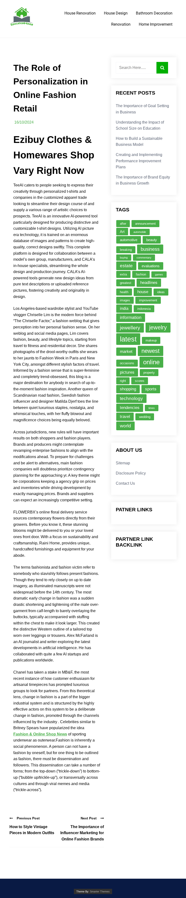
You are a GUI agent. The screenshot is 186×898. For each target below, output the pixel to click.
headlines (148, 282)
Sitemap (123, 463)
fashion (141, 274)
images (125, 300)
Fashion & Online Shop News (40, 734)
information (130, 317)
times (151, 408)
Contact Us (125, 483)
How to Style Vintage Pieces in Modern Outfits (31, 830)
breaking (126, 250)
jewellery (130, 328)
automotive (128, 240)
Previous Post (28, 818)
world (125, 425)
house (142, 291)
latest (128, 339)
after (123, 223)
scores (139, 381)
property (149, 372)
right (123, 381)
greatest (125, 283)
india (124, 308)
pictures (127, 372)
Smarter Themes (100, 891)
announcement (145, 223)
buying (124, 257)
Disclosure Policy (131, 473)
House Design (116, 13)
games (159, 274)
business (150, 249)
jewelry (158, 327)
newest (150, 351)
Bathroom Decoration (154, 13)
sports (150, 389)
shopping (128, 389)
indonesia (144, 309)
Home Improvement (155, 24)
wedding (144, 417)
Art (122, 232)
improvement (148, 300)
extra (123, 274)
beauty (151, 240)
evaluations (151, 266)
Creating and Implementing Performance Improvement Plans (139, 161)
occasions (127, 363)
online (151, 362)
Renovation (121, 24)
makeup (151, 340)
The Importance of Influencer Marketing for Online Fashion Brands (82, 833)
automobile (139, 231)
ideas (161, 292)
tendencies (130, 407)
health (124, 292)
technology (131, 398)
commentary (144, 257)
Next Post (89, 818)
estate (126, 265)
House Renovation (80, 13)
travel (125, 416)
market (126, 351)
